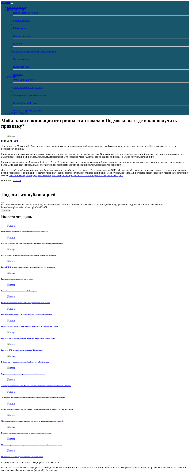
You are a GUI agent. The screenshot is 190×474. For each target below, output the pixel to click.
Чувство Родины (21, 20)
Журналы (18, 74)
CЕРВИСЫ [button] (13, 77)
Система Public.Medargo (25, 103)
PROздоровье (20, 28)
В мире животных (22, 36)
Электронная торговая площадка (29, 95)
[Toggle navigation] (12, 3)
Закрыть (6, 210)
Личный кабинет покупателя (27, 87)
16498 (15, 141)
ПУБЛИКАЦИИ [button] (15, 10)
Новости (17, 43)
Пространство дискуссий (26, 13)
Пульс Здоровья (21, 67)
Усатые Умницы (21, 59)
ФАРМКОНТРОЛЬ (17, 113)
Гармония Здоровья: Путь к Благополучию (34, 51)
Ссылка (17, 180)
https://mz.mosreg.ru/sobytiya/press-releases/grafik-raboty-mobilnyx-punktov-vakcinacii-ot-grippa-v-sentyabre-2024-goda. (66, 175)
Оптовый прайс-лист (23, 80)
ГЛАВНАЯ (17, 7)
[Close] (2, 202)
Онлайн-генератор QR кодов (27, 110)
